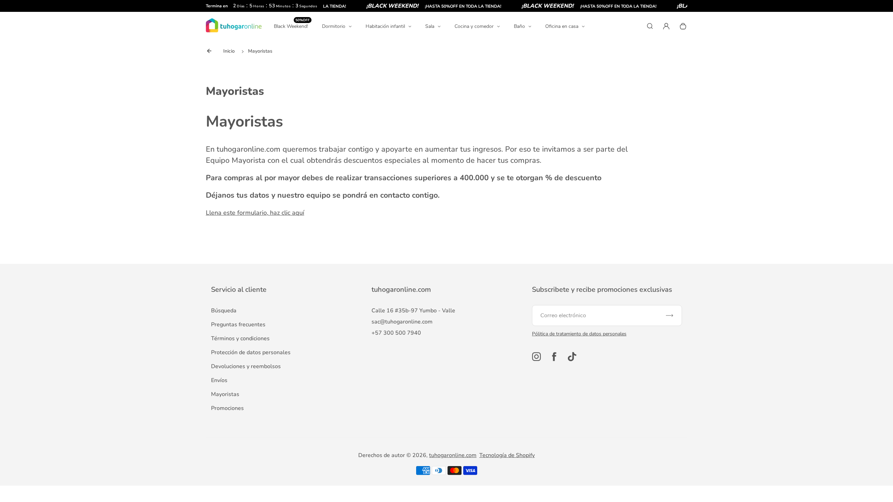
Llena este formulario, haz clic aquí (255, 212)
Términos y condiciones (240, 338)
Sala (429, 26)
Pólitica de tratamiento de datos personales (579, 333)
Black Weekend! (292, 26)
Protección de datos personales (251, 352)
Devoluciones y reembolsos (246, 366)
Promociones (227, 408)
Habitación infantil (385, 26)
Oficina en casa (561, 26)
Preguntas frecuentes (238, 324)
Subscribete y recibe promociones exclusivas (602, 289)
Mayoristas (225, 394)
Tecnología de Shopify (507, 455)
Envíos (219, 380)
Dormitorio (333, 26)
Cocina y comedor (474, 26)
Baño (519, 26)
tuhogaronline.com (452, 455)
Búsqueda (224, 310)
